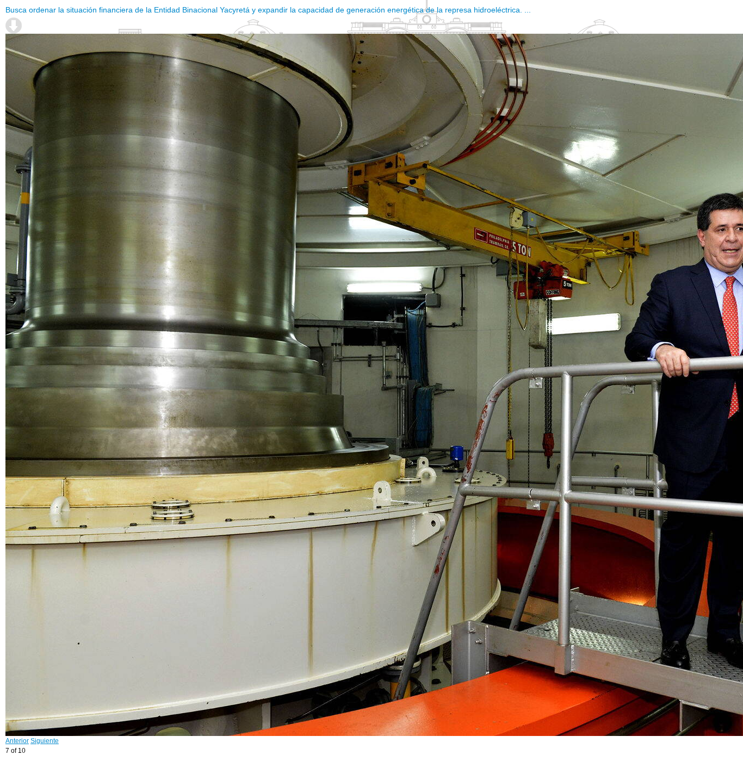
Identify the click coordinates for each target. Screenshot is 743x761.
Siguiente (44, 741)
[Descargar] (13, 25)
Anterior (17, 741)
